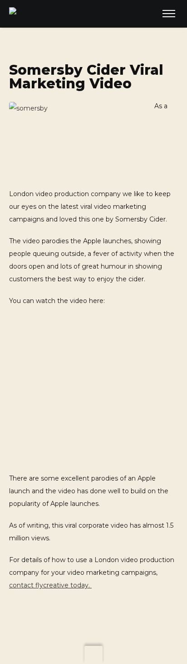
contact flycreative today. (50, 585)
